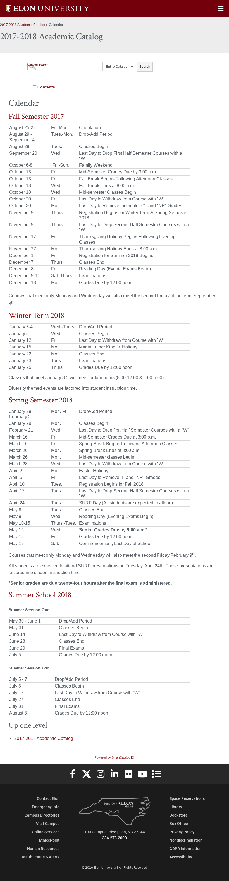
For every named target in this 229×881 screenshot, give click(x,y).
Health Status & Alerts (39, 857)
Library (176, 806)
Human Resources (43, 848)
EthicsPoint (49, 840)
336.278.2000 (114, 837)
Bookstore (179, 815)
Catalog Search (37, 64)
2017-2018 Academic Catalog (22, 25)
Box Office (179, 823)
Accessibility (181, 857)
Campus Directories (42, 815)
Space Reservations (187, 798)
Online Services (45, 831)
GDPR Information (186, 848)
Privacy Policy (182, 831)
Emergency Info (45, 806)
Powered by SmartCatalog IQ (114, 757)
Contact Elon (48, 798)
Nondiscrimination (186, 840)
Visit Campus (47, 823)
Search (144, 67)
